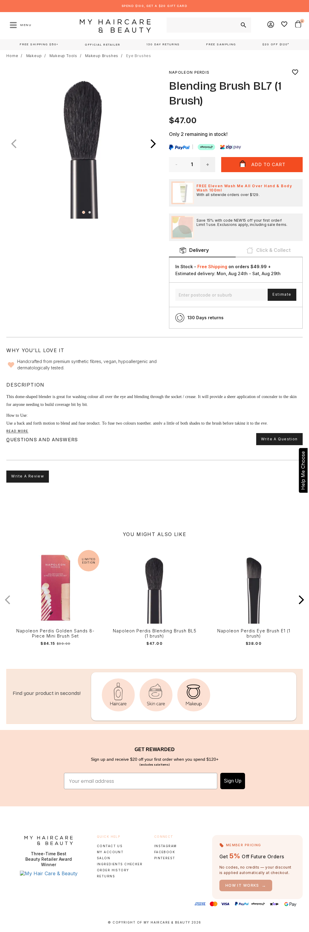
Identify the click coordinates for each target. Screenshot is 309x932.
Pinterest (164, 858)
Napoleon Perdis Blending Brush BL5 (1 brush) (154, 633)
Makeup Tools (63, 56)
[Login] (271, 25)
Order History (113, 870)
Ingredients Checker (119, 864)
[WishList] (284, 25)
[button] (153, 143)
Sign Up (232, 780)
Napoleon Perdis (189, 72)
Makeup (34, 56)
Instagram (165, 846)
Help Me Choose (303, 470)
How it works (245, 885)
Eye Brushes (138, 56)
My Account (110, 852)
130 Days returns (205, 317)
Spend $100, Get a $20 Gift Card (154, 6)
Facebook (164, 852)
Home (12, 56)
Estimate (281, 294)
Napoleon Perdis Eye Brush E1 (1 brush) (253, 633)
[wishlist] (295, 72)
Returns (106, 876)
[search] (243, 25)
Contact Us (110, 846)
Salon (103, 858)
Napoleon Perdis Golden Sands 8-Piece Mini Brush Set (55, 633)
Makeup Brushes (101, 56)
